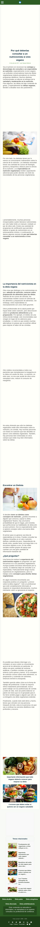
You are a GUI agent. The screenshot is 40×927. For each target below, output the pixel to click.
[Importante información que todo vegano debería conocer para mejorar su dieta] (13, 854)
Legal (11, 924)
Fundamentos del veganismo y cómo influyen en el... (25, 846)
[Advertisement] (20, 27)
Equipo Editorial (27, 63)
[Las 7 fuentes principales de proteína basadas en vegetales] (13, 880)
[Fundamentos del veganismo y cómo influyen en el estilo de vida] (13, 846)
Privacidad (22, 924)
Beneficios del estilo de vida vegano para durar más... (25, 864)
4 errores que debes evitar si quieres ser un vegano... (25, 872)
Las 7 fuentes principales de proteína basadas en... (24, 881)
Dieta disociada (11, 904)
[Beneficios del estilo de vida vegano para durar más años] (13, 864)
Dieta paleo (19, 899)
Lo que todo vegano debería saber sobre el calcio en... (25, 890)
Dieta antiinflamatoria (27, 904)
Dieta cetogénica (32, 899)
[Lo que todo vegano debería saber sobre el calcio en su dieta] (13, 889)
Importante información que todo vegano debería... (24, 855)
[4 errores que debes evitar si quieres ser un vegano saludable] (13, 872)
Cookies (16, 924)
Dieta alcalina (7, 899)
